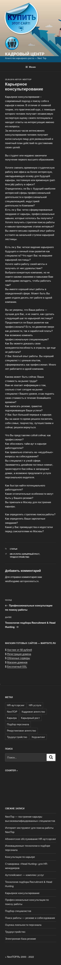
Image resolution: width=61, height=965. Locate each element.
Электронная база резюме (20, 938)
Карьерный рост (30, 554)
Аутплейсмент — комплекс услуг (24, 875)
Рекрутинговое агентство (21, 730)
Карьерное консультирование (22, 893)
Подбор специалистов (18, 911)
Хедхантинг (38, 737)
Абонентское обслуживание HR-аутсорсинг (30, 839)
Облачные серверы (18, 658)
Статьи (13, 549)
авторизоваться (29, 581)
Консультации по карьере (20, 856)
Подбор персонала (18, 724)
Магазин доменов (17, 662)
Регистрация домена (19, 654)
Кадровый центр (24, 54)
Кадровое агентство (33, 711)
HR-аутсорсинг (15, 705)
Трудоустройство (19, 557)
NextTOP (12, 711)
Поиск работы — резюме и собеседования (30, 918)
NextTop (27, 79)
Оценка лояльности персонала (23, 924)
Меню (32, 66)
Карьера (12, 718)
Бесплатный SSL (17, 666)
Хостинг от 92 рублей (19, 649)
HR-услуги (15, 554)
